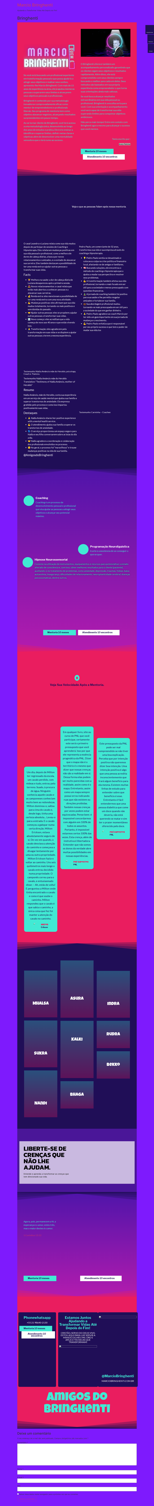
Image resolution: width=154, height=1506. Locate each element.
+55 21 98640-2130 (37, 1322)
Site (18, 1486)
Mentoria (150, 41)
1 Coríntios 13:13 (32, 1235)
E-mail (20, 1477)
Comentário (22, 1442)
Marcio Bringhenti (35, 5)
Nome (20, 1469)
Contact (151, 51)
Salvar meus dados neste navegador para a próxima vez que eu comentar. (48, 1494)
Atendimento (149, 32)
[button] (50, 534)
